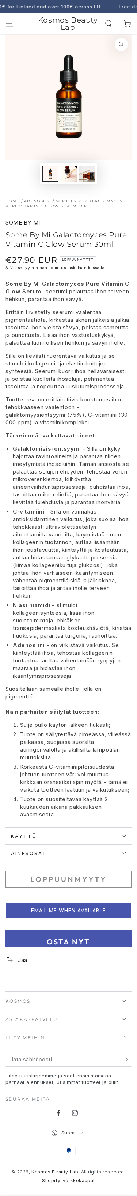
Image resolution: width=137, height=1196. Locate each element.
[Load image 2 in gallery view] (69, 174)
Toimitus (57, 267)
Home (12, 201)
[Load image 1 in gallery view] (50, 174)
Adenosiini (37, 201)
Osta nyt (68, 941)
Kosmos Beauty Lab (54, 1172)
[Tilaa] (127, 1060)
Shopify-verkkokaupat (68, 1180)
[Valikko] (9, 23)
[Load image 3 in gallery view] (87, 174)
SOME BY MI (22, 222)
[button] (108, 23)
